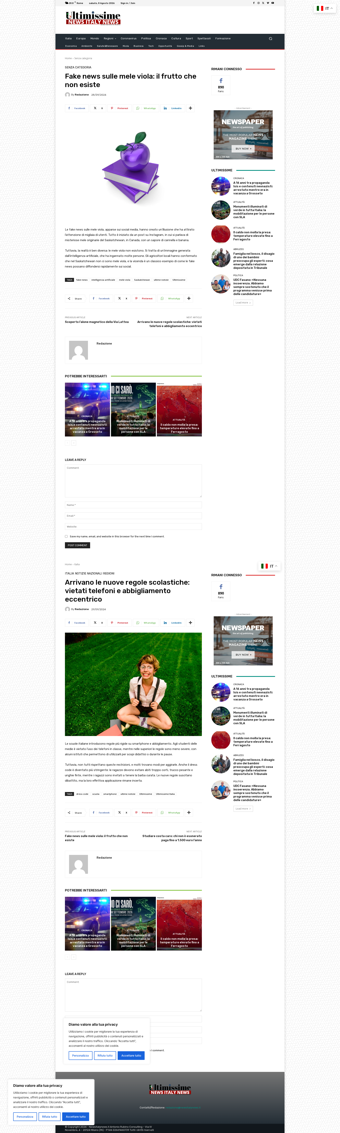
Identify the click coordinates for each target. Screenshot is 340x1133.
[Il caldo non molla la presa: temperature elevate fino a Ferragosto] (179, 409)
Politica (238, 275)
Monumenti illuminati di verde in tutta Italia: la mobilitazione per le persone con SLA (133, 426)
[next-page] (73, 443)
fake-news (82, 279)
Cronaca (86, 416)
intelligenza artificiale (103, 279)
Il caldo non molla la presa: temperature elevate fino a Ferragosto (179, 428)
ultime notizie (161, 279)
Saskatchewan (142, 279)
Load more (242, 302)
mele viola (124, 279)
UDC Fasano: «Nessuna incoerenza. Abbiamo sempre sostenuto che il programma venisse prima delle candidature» (252, 287)
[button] (270, 38)
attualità (133, 416)
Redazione (82, 94)
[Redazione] (68, 94)
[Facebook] (253, 3)
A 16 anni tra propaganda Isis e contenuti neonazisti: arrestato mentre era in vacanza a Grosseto (87, 426)
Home (68, 58)
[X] (263, 3)
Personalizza (25, 1116)
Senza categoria (83, 58)
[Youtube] (272, 3)
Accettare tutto (76, 1116)
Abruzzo (238, 249)
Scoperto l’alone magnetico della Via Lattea (97, 322)
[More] (190, 108)
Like (221, 78)
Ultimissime (179, 279)
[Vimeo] (268, 3)
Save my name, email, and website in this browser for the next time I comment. (117, 536)
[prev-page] (67, 443)
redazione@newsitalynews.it (183, 1107)
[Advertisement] (202, 20)
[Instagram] (258, 3)
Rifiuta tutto (49, 1116)
